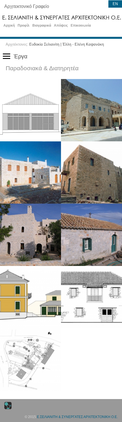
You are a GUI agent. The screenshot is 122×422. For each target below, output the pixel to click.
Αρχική (9, 25)
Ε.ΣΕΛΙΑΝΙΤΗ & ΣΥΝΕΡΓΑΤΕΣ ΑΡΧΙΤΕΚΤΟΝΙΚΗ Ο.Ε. (77, 417)
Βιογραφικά (41, 25)
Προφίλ (24, 25)
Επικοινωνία (81, 25)
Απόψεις (61, 25)
